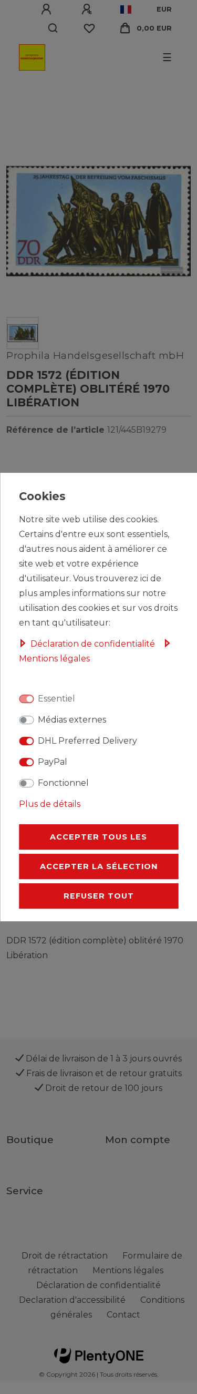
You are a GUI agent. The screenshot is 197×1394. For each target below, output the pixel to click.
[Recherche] (53, 28)
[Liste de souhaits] (89, 28)
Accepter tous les (98, 837)
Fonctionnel (63, 783)
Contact (123, 1315)
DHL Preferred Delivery (87, 741)
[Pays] (126, 9)
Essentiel (56, 699)
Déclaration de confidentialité (93, 644)
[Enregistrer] (88, 9)
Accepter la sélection (99, 866)
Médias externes (72, 720)
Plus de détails (49, 804)
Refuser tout (99, 896)
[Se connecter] (47, 9)
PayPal (52, 762)
